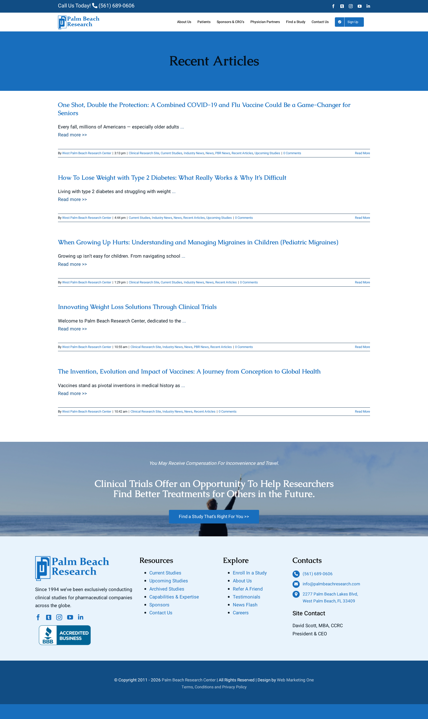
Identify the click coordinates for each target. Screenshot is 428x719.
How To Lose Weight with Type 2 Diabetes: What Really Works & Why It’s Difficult (172, 177)
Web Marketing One (295, 680)
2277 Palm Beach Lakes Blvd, (330, 594)
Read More (362, 153)
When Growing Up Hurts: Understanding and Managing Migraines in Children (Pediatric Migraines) (198, 242)
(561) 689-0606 (115, 6)
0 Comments (292, 153)
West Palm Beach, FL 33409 (329, 601)
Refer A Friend (248, 589)
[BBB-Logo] (65, 622)
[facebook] (38, 617)
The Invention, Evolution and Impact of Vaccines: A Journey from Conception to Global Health (189, 371)
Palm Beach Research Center (189, 680)
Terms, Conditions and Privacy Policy (214, 687)
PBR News (222, 153)
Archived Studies (166, 589)
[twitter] (48, 617)
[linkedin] (80, 617)
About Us (242, 580)
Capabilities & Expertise (174, 597)
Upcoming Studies (267, 153)
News (210, 153)
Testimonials (246, 597)
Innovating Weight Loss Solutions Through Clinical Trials (137, 307)
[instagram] (59, 617)
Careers (241, 612)
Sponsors (159, 604)
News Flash (245, 604)
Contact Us (160, 612)
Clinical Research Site (144, 153)
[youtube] (70, 617)
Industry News (194, 153)
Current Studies (171, 153)
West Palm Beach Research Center (86, 153)
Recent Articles (242, 153)
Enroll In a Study (250, 573)
